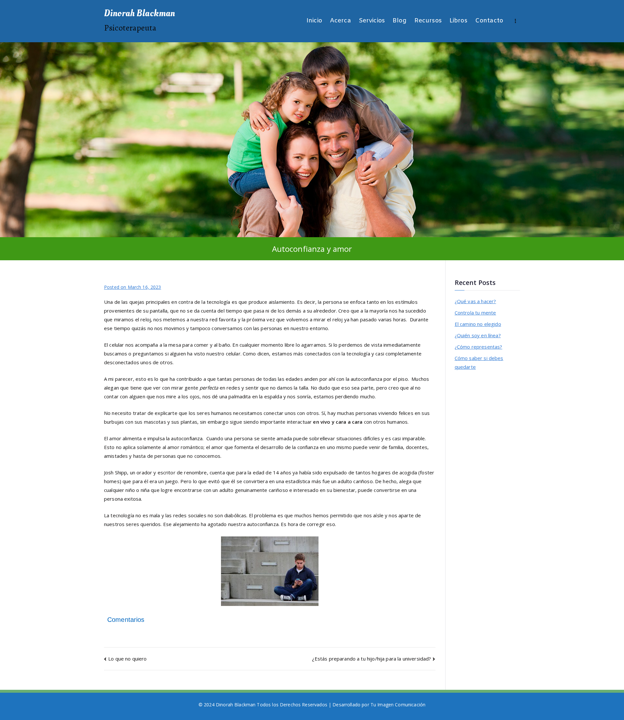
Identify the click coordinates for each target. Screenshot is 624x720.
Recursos (428, 21)
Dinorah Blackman (139, 13)
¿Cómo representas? (478, 346)
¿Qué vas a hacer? (475, 301)
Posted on (132, 287)
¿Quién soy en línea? (478, 335)
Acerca (340, 21)
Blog (400, 21)
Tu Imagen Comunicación (397, 704)
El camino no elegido (478, 324)
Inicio (314, 21)
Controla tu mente (475, 312)
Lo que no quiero (127, 658)
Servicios (372, 21)
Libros (458, 21)
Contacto (489, 21)
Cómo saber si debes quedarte (479, 362)
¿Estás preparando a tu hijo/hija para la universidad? (371, 658)
